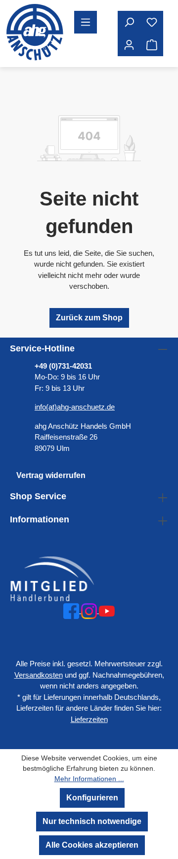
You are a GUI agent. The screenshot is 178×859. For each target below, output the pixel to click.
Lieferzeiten (89, 719)
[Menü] (85, 22)
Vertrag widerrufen (51, 475)
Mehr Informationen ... (89, 779)
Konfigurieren (92, 797)
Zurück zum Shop (89, 317)
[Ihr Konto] (129, 45)
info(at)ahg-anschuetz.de (75, 407)
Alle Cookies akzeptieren (91, 845)
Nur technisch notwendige (92, 821)
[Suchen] (129, 22)
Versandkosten (38, 675)
